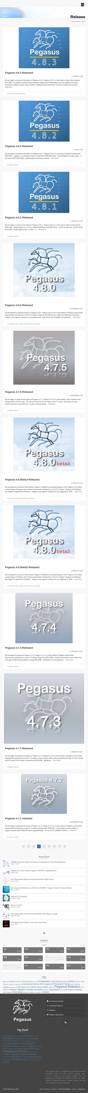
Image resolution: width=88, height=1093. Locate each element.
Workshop (17, 992)
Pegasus (17, 93)
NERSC (24, 987)
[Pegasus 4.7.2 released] (44, 794)
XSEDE (45, 992)
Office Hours (36, 987)
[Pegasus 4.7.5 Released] (44, 359)
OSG (45, 987)
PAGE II (51, 987)
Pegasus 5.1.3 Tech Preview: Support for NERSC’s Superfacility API (33, 871)
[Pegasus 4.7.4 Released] (44, 618)
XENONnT (39, 992)
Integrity (47, 984)
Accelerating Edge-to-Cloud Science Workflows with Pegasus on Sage (34, 914)
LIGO (18, 987)
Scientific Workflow (34, 989)
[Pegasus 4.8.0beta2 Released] (44, 534)
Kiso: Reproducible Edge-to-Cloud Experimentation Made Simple (32, 879)
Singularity (37, 323)
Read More (8, 87)
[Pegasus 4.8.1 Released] (44, 192)
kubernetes (13, 987)
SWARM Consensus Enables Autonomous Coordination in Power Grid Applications (38, 862)
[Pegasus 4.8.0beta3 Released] (44, 446)
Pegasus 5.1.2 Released (19, 896)
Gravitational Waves (30, 984)
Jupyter (21, 323)
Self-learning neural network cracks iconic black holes (28, 922)
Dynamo (77, 981)
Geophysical (17, 984)
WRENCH (26, 992)
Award (18, 981)
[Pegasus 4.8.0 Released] (44, 272)
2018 (44, 945)
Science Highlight (17, 989)
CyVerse (64, 981)
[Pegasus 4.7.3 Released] (44, 708)
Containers (12, 93)
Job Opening (75, 984)
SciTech (46, 990)
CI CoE (36, 981)
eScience (11, 984)
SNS (60, 990)
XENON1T (32, 992)
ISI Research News (60, 984)
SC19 (81, 987)
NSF (28, 987)
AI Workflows (11, 981)
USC (4, 992)
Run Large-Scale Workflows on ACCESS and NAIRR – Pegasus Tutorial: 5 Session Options (41, 888)
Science (5, 990)
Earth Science (13, 1041)
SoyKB (65, 990)
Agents (5, 981)
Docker (17, 323)
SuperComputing (75, 990)
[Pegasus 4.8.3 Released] (44, 47)
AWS (23, 981)
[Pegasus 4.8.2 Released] (44, 121)
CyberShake (56, 981)
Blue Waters (29, 981)
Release (23, 93)
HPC (41, 984)
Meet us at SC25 (16, 905)
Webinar (9, 992)
